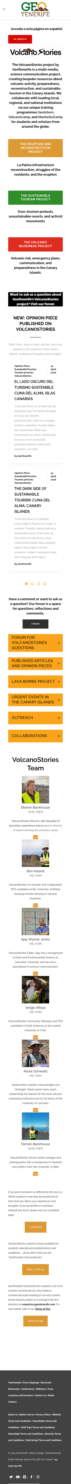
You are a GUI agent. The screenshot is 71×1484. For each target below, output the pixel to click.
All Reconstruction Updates (35, 548)
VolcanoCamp (19, 117)
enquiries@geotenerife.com (38, 1282)
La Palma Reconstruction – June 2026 (32, 365)
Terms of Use (42, 1286)
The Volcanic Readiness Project (35, 244)
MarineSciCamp (50, 117)
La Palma (19, 347)
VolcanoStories (22, 353)
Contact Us (40, 1395)
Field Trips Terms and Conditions (38, 1427)
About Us (13, 1414)
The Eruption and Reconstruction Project (35, 147)
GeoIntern (46, 112)
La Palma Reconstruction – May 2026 (32, 463)
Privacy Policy (43, 1414)
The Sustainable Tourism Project (36, 197)
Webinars (41, 1389)
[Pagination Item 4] (44, 561)
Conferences (27, 1389)
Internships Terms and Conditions (26, 1434)
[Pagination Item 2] (32, 561)
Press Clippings (31, 1382)
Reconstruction (23, 350)
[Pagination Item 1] (26, 561)
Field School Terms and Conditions (43, 1440)
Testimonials (14, 1382)
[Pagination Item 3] (38, 561)
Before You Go (26, 1414)
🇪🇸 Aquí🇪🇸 (20, 39)
